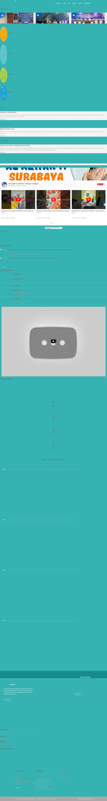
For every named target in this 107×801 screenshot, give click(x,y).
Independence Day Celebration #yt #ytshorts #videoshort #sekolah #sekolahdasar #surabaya (53, 210)
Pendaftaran (87, 3)
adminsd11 (17, 252)
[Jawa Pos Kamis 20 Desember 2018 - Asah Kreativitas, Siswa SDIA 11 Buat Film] (3, 260)
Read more (2, 119)
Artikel (39, 798)
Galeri (43, 798)
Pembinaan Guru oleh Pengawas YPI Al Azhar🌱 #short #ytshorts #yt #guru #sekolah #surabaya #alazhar (88, 210)
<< (33, 782)
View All (3, 267)
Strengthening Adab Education (63, 777)
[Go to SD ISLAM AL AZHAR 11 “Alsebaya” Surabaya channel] (4, 184)
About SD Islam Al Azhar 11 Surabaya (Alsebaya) (25, 798)
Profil (64, 3)
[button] (1, 204)
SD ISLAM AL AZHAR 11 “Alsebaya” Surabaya (23, 183)
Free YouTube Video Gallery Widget (53, 228)
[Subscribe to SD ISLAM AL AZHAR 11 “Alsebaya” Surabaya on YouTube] (101, 184)
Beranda (58, 3)
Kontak (48, 798)
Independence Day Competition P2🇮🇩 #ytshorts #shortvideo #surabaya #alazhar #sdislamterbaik (18, 210)
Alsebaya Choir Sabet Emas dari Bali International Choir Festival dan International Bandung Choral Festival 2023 (41, 249)
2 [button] (53, 222)
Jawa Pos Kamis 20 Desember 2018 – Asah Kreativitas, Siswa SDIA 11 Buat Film (32, 258)
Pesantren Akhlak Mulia (20, 775)
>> (53, 782)
